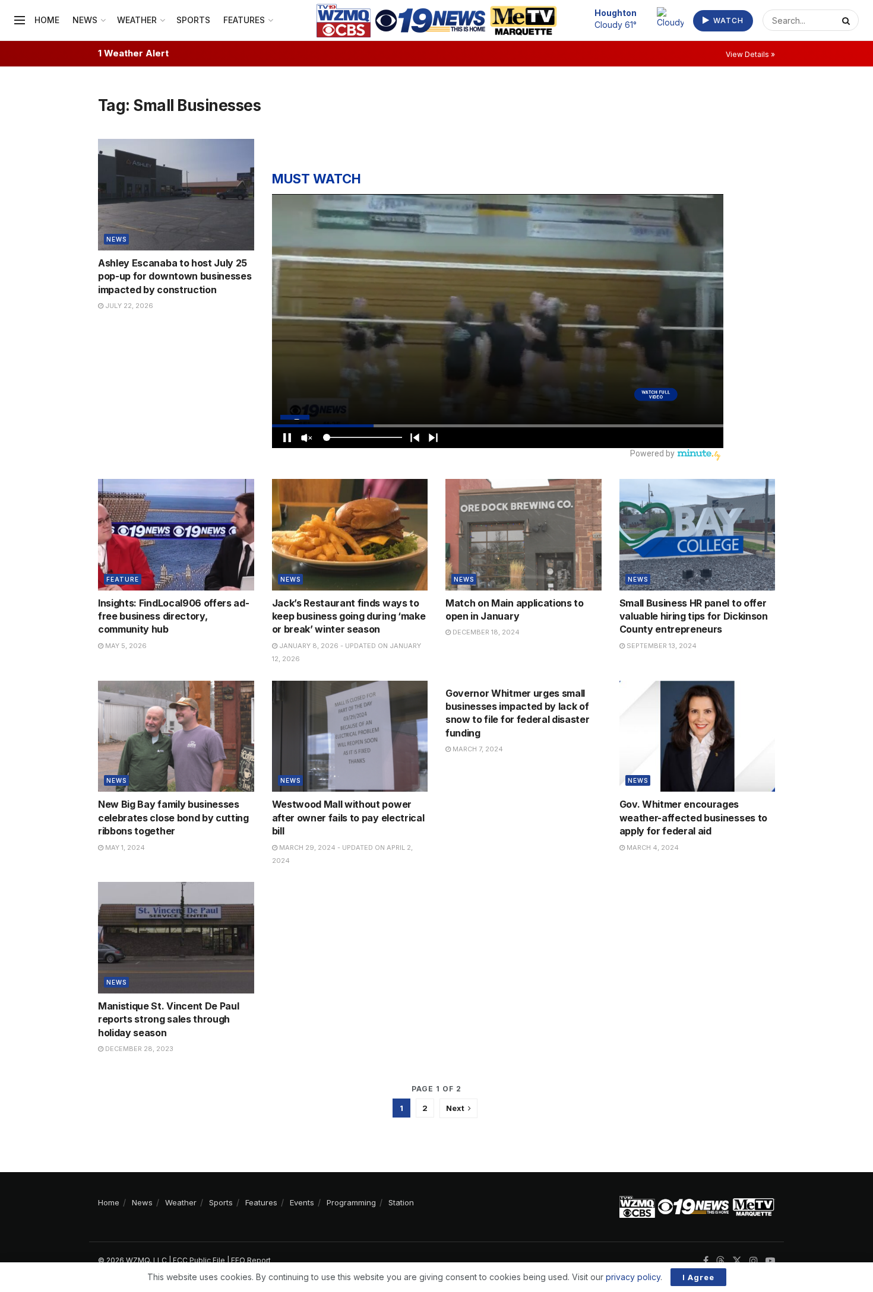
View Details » (750, 54)
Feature (122, 579)
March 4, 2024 (652, 847)
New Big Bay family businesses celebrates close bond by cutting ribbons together (173, 817)
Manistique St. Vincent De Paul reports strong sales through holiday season (168, 1019)
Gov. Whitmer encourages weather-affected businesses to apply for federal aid (693, 817)
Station (401, 1202)
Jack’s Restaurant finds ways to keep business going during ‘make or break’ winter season (349, 616)
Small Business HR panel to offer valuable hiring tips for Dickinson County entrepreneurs (693, 616)
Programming (351, 1202)
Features (244, 20)
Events (302, 1202)
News (84, 20)
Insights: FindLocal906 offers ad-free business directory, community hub (173, 616)
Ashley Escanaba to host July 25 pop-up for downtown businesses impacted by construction (174, 276)
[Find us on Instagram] (753, 1261)
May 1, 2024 (124, 847)
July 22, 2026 (128, 305)
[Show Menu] (19, 20)
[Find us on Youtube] (770, 1261)
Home (46, 20)
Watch (727, 20)
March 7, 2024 (477, 749)
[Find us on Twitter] (737, 1261)
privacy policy (633, 1277)
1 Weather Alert (133, 53)
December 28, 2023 (138, 1049)
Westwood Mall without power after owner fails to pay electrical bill (348, 817)
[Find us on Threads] (720, 1261)
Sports (193, 20)
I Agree (698, 1277)
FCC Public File (199, 1260)
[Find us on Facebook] (705, 1261)
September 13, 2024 (661, 646)
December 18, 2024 (485, 632)
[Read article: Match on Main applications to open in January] (523, 535)
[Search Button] (847, 20)
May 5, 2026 (125, 646)
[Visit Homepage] (437, 20)
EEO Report (251, 1260)
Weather (137, 20)
